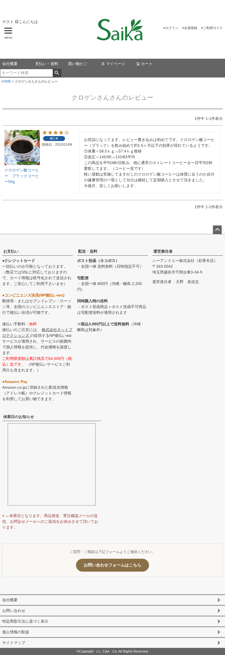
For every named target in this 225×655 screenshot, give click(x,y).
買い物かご (77, 63)
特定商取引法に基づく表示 (25, 621)
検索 (57, 73)
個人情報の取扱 (15, 632)
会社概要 (10, 63)
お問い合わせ (13, 610)
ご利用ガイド (213, 28)
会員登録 (190, 28)
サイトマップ (13, 642)
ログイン (171, 28)
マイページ (115, 63)
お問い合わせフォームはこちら (112, 565)
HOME (6, 81)
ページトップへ (217, 229)
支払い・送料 (46, 63)
